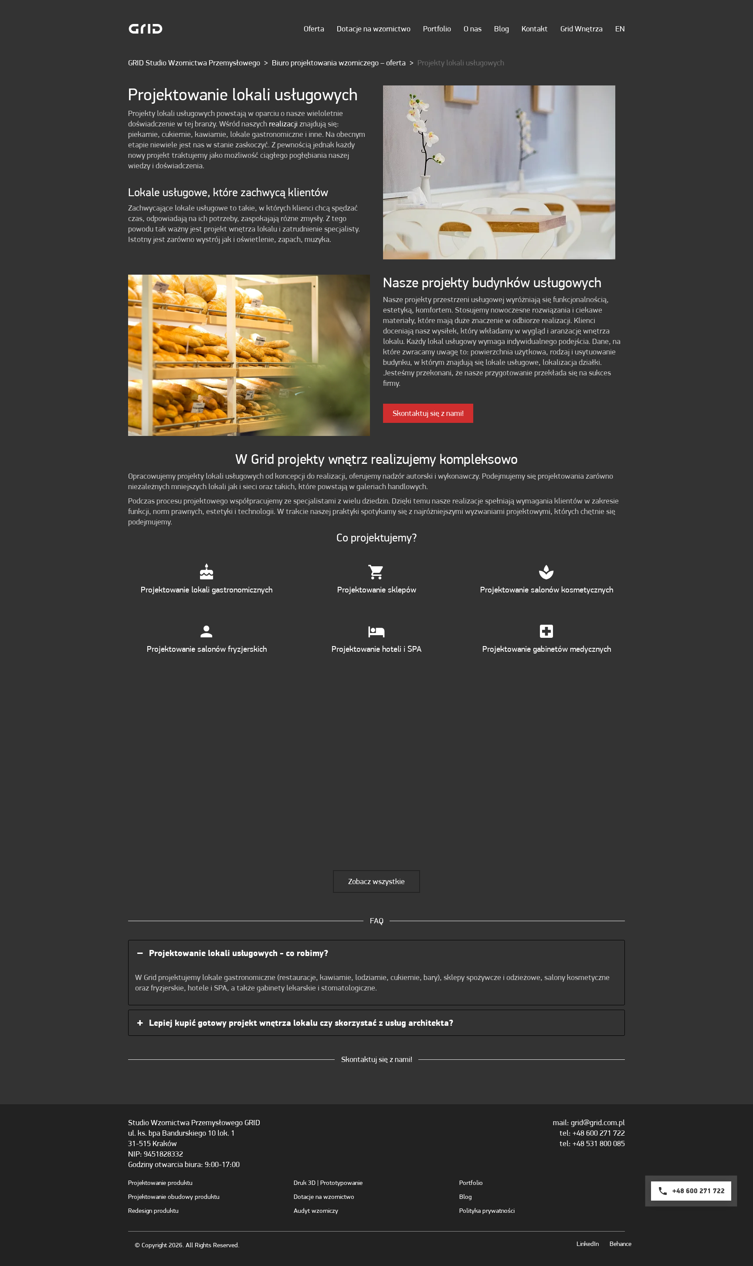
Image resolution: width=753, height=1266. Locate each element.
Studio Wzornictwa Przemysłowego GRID (194, 1122)
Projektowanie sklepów (376, 589)
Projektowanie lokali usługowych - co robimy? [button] (238, 953)
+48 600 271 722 (599, 1132)
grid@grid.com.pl (598, 1122)
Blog (465, 1197)
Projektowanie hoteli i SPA (376, 648)
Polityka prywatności (487, 1211)
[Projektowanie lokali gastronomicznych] (206, 572)
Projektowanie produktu (160, 1183)
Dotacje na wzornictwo (324, 1197)
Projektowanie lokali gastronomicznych (206, 589)
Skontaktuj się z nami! (428, 413)
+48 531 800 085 (599, 1143)
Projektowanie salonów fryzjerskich (207, 648)
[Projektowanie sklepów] (376, 572)
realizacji (283, 123)
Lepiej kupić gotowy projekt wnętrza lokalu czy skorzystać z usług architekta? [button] (301, 1023)
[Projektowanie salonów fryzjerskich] (206, 631)
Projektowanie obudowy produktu (174, 1197)
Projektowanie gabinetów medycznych (546, 648)
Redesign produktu (153, 1211)
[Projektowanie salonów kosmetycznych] (546, 572)
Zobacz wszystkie (376, 881)
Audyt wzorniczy (316, 1211)
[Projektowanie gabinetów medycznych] (546, 631)
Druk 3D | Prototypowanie (328, 1183)
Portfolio (471, 1183)
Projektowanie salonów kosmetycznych (546, 589)
